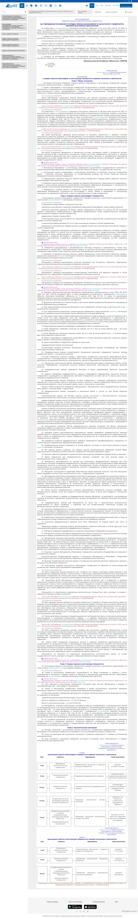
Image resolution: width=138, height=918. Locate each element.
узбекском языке (93, 166)
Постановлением (62, 112)
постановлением (62, 28)
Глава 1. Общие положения (10, 34)
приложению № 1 (55, 200)
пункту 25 (40, 447)
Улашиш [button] (129, 12)
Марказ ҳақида (52, 902)
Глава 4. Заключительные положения (13, 50)
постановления (73, 129)
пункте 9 (62, 256)
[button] (14, 17)
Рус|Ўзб (108, 5)
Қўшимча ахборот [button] (111, 12)
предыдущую (49, 96)
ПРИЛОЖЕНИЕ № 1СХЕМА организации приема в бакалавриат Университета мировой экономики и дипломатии (13, 57)
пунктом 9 (113, 311)
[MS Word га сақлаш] (50, 5)
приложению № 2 (55, 668)
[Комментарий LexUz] (36, 5)
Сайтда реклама (99, 902)
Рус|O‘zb (116, 5)
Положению (105, 745)
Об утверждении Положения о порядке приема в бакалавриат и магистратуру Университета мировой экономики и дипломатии (13, 17)
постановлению (104, 72)
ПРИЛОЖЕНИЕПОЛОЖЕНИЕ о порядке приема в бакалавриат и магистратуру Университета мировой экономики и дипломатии (13, 27)
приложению (59, 38)
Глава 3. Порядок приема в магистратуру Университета (10, 45)
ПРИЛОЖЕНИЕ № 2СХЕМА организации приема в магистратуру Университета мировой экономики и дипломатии (13, 65)
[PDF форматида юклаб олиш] (55, 5)
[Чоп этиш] (60, 5)
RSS (116, 902)
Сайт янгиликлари (75, 902)
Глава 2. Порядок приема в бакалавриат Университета (10, 39)
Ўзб (96, 5)
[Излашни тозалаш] (25, 12)
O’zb (101, 5)
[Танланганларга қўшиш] (26, 5)
